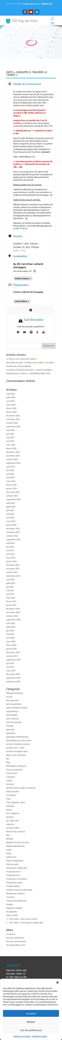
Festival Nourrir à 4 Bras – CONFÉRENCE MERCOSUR (28, 373)
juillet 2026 (10, 397)
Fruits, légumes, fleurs (15, 802)
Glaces (9, 809)
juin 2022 (10, 546)
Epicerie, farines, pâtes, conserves (21, 788)
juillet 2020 (10, 627)
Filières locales (12, 791)
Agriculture (11, 733)
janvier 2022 (11, 561)
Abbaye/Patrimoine (14, 693)
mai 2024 (10, 474)
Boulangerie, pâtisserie (16, 766)
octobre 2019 (12, 656)
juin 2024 (10, 470)
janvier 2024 (11, 488)
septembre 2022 (13, 539)
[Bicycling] (43, 332)
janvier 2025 (11, 448)
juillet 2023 (10, 506)
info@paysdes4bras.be (31, 4)
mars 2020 (10, 641)
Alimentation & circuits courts (18, 740)
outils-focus (11, 857)
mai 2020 (10, 634)
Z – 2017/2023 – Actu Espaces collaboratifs (24, 922)
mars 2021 (10, 597)
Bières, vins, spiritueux (16, 755)
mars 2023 (10, 521)
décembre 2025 (13, 415)
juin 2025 (10, 434)
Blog (8, 762)
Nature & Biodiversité (15, 846)
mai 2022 (10, 550)
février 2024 (11, 485)
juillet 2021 (10, 583)
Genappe (10, 806)
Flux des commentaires (16, 941)
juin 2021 (10, 587)
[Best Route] (18, 332)
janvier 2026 (11, 412)
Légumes (10, 824)
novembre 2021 (13, 568)
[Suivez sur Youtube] (31, 12)
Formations (11, 795)
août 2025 (10, 430)
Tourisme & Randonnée (16, 900)
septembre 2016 (13, 681)
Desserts (10, 784)
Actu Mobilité (11, 715)
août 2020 (10, 623)
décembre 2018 (13, 674)
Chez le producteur (14, 769)
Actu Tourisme (12, 718)
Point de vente (12, 864)
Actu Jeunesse (12, 711)
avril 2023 (10, 517)
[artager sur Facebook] (30, 309)
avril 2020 (10, 638)
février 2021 (11, 601)
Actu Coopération (13, 704)
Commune (10, 777)
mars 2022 (10, 557)
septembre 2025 (13, 426)
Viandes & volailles (14, 908)
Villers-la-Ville (12, 915)
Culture (9, 780)
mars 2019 (10, 670)
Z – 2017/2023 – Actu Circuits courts (21, 919)
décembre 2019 (13, 652)
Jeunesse (10, 817)
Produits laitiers (13, 886)
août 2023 (10, 503)
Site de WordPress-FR (15, 945)
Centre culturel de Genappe (28, 292)
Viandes (9, 904)
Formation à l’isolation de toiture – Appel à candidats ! (29, 370)
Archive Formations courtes (18, 744)
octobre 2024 (12, 459)
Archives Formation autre (17, 751)
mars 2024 (10, 481)
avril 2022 (10, 554)
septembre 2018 (13, 678)
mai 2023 (10, 514)
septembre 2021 (13, 576)
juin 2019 (10, 663)
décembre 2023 (13, 492)
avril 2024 (10, 477)
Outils (8, 853)
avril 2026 (10, 401)
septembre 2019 (13, 659)
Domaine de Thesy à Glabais (18, 366)
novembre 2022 (13, 532)
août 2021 (10, 579)
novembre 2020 (13, 612)
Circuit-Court (11, 773)
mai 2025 (10, 437)
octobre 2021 (12, 572)
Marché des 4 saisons (15, 831)
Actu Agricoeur (12, 700)
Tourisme (10, 897)
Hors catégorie (12, 813)
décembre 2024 (13, 452)
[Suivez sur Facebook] (25, 12)
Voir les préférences (31, 1030)
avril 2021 (10, 594)
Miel (8, 835)
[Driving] (24, 332)
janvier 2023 (11, 525)
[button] (57, 982)
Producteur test (13, 875)
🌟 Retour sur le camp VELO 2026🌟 (21, 359)
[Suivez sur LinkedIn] (37, 12)
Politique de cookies (22, 1036)
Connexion (10, 934)
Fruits (8, 798)
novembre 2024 (13, 455)
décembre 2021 (13, 565)
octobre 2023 (12, 496)
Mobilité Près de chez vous (17, 842)
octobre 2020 (12, 616)
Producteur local (13, 871)
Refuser (31, 1021)
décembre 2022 (13, 528)
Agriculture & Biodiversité (17, 737)
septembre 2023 (13, 499)
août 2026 (10, 394)
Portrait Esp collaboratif (16, 868)
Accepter (31, 1013)
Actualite (10, 726)
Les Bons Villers (13, 828)
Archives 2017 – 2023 (15, 747)
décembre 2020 (13, 608)
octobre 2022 (12, 536)
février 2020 (11, 645)
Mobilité (9, 839)
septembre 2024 (13, 463)
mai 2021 (10, 590)
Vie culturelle (11, 911)
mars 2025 (10, 445)
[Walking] (37, 332)
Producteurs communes (16, 879)
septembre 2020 (13, 619)
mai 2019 (10, 667)
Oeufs (8, 849)
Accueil (9, 696)
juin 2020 (10, 630)
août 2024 (10, 466)
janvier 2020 (11, 648)
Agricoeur (10, 729)
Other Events (22, 278)
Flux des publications (15, 937)
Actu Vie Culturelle (14, 722)
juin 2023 (10, 510)
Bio (7, 758)
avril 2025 (10, 441)
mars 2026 (10, 404)
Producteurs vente (14, 882)
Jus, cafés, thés (12, 820)
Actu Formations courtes (16, 707)
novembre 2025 (13, 419)
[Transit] (31, 332)
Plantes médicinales (14, 860)
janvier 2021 (11, 605)
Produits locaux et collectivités (19, 890)
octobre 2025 (12, 423)
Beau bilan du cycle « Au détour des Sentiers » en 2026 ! (30, 362)
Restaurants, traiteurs (15, 893)
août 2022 (10, 543)
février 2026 (11, 408)
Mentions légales (39, 1036)
